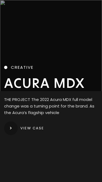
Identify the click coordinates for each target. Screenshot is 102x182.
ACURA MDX (44, 83)
